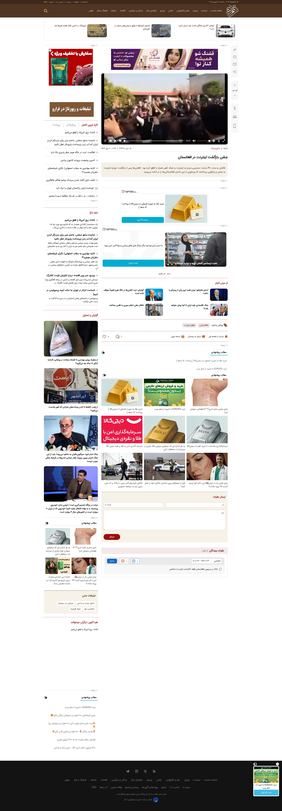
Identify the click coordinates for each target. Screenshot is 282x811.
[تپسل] (122, 191)
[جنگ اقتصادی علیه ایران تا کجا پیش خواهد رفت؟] (219, 310)
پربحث (56, 125)
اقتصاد (123, 11)
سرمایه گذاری (142, 220)
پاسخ (112, 561)
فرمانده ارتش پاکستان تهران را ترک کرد (75, 188)
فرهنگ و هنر (102, 11)
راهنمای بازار (151, 11)
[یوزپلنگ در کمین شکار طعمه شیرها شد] (97, 30)
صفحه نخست (216, 11)
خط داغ (94, 213)
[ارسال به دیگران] (234, 64)
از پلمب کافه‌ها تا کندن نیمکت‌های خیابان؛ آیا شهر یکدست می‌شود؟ (73, 408)
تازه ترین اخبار (90, 125)
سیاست (204, 11)
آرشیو (51, 2)
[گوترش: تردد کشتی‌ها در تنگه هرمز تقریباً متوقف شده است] (154, 295)
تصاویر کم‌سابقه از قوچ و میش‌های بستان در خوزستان (132, 27)
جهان (91, 11)
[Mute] (172, 264)
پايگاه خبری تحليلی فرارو (135, 794)
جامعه (114, 11)
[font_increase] (235, 85)
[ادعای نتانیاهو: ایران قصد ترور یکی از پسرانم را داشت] (219, 295)
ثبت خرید (133, 263)
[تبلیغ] (164, 59)
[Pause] (168, 264)
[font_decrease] (235, 95)
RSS (45, 2)
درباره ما (68, 2)
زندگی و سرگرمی (136, 11)
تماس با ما (59, 2)
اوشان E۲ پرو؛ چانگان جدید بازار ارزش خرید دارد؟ (196, 27)
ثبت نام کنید (266, 792)
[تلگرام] (128, 771)
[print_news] (235, 57)
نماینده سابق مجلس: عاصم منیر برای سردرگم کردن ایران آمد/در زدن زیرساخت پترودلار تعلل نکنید (72, 143)
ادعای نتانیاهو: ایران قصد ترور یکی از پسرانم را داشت (188, 292)
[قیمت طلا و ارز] (235, 109)
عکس (171, 11)
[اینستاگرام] (136, 771)
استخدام (84, 2)
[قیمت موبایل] (234, 127)
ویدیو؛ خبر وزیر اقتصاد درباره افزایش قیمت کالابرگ (70, 276)
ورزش (195, 11)
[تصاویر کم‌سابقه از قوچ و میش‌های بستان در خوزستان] (161, 30)
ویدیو (162, 11)
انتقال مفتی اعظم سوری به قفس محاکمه (126, 305)
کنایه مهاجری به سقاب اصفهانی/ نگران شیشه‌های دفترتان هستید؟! (73, 256)
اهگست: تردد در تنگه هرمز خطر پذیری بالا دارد (73, 152)
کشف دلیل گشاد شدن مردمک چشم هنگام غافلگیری (70, 180)
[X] (145, 771)
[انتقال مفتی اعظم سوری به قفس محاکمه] (154, 310)
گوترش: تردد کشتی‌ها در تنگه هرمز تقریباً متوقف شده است (124, 292)
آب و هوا (104, 787)
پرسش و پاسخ (132, 787)
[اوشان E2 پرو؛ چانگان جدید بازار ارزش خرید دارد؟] (225, 30)
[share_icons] (235, 72)
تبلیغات (76, 2)
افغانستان (203, 325)
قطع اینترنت (189, 325)
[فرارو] (231, 11)
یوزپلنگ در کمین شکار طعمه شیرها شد (70, 25)
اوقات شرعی (116, 787)
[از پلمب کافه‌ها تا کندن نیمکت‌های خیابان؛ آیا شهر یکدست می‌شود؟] (71, 386)
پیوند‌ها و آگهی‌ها (150, 787)
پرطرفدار (71, 125)
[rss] (154, 771)
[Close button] (277, 764)
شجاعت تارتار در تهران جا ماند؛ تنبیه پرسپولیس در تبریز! (72, 292)
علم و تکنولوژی (183, 11)
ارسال (111, 537)
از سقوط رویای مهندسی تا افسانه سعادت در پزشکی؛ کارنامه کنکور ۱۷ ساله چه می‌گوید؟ (73, 361)
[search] (45, 11)
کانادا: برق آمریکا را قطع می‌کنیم (80, 133)
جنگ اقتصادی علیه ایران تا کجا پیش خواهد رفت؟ (189, 307)
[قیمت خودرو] (235, 117)
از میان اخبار (221, 283)
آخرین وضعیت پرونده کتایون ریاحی (78, 160)
